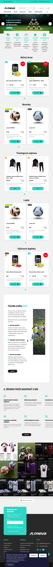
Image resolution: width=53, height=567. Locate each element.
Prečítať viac (16, 561)
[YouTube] (43, 549)
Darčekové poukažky (8, 549)
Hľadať (34, 8)
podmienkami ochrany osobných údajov (15, 527)
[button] (2, 24)
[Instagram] (40, 549)
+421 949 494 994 (43, 546)
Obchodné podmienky (8, 1)
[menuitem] (8, 12)
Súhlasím (43, 555)
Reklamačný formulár (24, 551)
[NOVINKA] (38, 117)
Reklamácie (22, 547)
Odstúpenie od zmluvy (24, 549)
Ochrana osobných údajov (25, 545)
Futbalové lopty (7, 545)
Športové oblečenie (8, 543)
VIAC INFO (12, 371)
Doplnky (5, 551)
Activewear (6, 547)
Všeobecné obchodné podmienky (27, 543)
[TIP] (15, 165)
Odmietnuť (33, 555)
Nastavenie (10, 564)
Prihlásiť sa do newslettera (13, 531)
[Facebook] (38, 549)
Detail (15, 188)
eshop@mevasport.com (44, 543)
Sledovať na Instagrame (28, 500)
